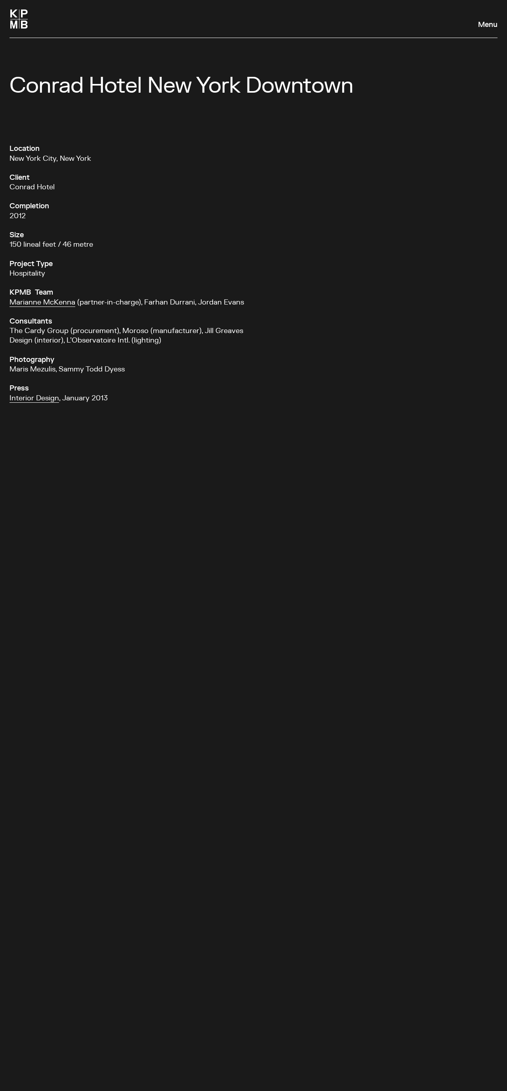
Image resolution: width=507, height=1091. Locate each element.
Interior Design (34, 398)
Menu (487, 25)
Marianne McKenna (42, 302)
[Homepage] (19, 19)
